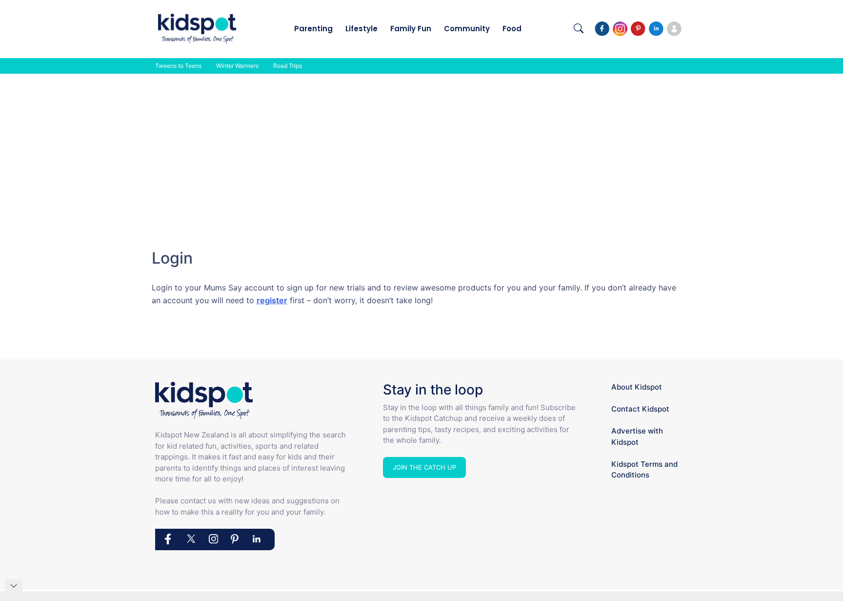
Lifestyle (361, 28)
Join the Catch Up (424, 467)
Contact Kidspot (640, 409)
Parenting (313, 28)
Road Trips (287, 65)
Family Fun (410, 28)
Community (467, 28)
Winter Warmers (237, 65)
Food (512, 28)
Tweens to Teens (178, 65)
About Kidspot (636, 387)
